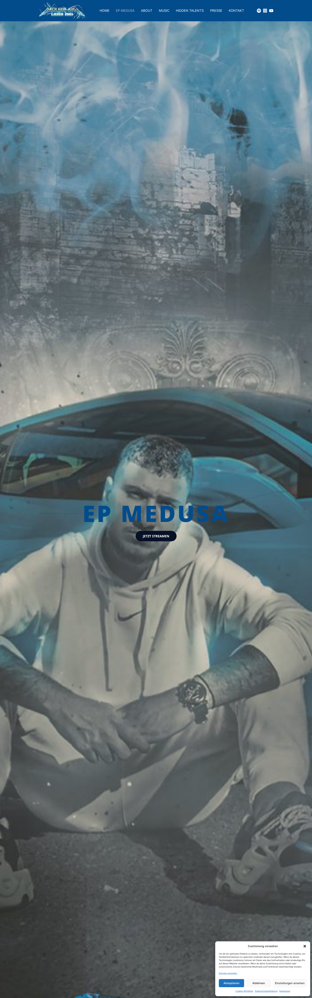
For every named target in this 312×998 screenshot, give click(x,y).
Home (104, 10)
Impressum (284, 991)
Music (164, 10)
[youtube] (271, 10)
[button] (305, 946)
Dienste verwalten (228, 973)
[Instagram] (265, 10)
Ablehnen (258, 983)
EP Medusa (125, 10)
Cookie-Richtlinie (244, 991)
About (146, 10)
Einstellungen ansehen (290, 983)
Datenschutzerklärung (266, 991)
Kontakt (236, 10)
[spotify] (259, 10)
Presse (216, 10)
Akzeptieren (231, 983)
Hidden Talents (190, 10)
